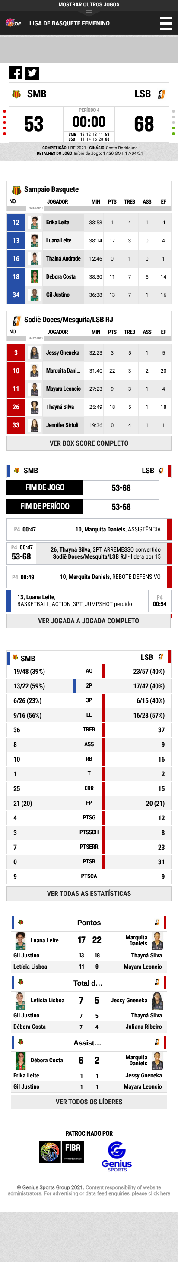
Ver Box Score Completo (89, 443)
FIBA (61, 1156)
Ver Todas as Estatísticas (89, 893)
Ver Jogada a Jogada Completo (88, 621)
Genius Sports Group (116, 1156)
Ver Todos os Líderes (89, 1102)
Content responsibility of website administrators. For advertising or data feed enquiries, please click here (89, 1190)
